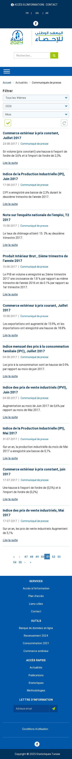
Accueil (7, 82)
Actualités (36, 667)
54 (15, 562)
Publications (36, 675)
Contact (52, 4)
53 (59, 556)
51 (48, 557)
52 (53, 556)
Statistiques (36, 683)
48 (31, 556)
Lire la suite (10, 163)
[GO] (8, 123)
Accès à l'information (28, 4)
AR (46, 13)
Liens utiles (36, 603)
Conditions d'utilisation (35, 729)
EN (37, 13)
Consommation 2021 (36, 643)
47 (26, 556)
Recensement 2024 (36, 635)
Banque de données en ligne (36, 628)
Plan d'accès (36, 596)
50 (42, 556)
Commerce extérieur (36, 651)
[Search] (54, 55)
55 (20, 562)
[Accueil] (35, 37)
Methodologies (36, 690)
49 (37, 556)
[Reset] (64, 123)
